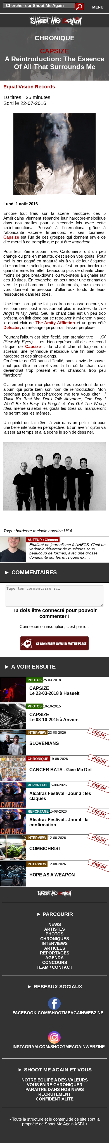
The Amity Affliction (55, 322)
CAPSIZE (54, 51)
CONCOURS (54, 962)
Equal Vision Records (29, 87)
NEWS (54, 924)
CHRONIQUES (54, 938)
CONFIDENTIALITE (55, 1099)
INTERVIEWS (55, 943)
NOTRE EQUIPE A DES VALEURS (55, 1080)
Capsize (11, 237)
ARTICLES (54, 948)
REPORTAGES (54, 953)
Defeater (11, 327)
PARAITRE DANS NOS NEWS (54, 1089)
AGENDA (54, 957)
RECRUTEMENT (54, 1094)
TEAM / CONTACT (54, 967)
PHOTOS (54, 934)
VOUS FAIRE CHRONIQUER (54, 1084)
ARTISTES (54, 929)
